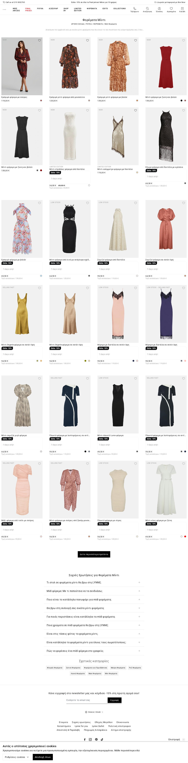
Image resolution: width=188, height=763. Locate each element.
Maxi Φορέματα (95, 674)
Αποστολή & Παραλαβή (68, 730)
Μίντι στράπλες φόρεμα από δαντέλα (67, 169)
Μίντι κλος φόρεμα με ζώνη (158, 520)
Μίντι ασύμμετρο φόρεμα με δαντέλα (115, 169)
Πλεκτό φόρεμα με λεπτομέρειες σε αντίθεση (70, 435)
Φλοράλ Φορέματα (54, 668)
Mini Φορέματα (111, 674)
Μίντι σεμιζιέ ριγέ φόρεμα (14, 435)
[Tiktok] (102, 739)
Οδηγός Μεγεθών (103, 722)
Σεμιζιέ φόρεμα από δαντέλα (111, 260)
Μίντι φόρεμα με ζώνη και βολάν (161, 97)
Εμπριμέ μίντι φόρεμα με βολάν (112, 97)
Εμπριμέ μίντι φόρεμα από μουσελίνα (67, 97)
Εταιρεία (63, 722)
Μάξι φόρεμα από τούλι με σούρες (17, 520)
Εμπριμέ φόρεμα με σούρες (14, 97)
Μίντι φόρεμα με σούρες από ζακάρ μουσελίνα (70, 520)
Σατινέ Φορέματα (73, 668)
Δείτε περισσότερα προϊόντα (94, 554)
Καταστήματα (64, 726)
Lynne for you (81, 726)
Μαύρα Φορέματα (118, 668)
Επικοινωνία (123, 722)
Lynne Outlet (98, 726)
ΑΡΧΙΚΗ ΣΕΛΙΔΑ (77, 24)
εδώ (137, 750)
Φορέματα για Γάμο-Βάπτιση (95, 668)
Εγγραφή (114, 700)
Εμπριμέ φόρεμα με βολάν (13, 260)
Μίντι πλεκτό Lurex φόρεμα (110, 435)
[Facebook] (85, 739)
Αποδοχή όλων (43, 757)
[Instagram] (90, 739)
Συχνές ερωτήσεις (81, 722)
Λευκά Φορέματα (78, 674)
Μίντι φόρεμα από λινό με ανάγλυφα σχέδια (70, 260)
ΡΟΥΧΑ (89, 24)
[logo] (4, 9)
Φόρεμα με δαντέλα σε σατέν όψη (113, 345)
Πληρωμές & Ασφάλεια (95, 730)
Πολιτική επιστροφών (119, 726)
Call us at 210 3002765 (15, 2)
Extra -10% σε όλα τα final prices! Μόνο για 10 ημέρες (94, 2)
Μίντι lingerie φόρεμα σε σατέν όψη (18, 345)
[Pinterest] (96, 739)
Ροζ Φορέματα (135, 668)
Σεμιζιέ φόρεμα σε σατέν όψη (159, 260)
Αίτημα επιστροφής (121, 730)
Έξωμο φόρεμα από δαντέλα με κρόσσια (164, 167)
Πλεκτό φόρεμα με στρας (109, 520)
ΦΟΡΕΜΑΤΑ (98, 24)
